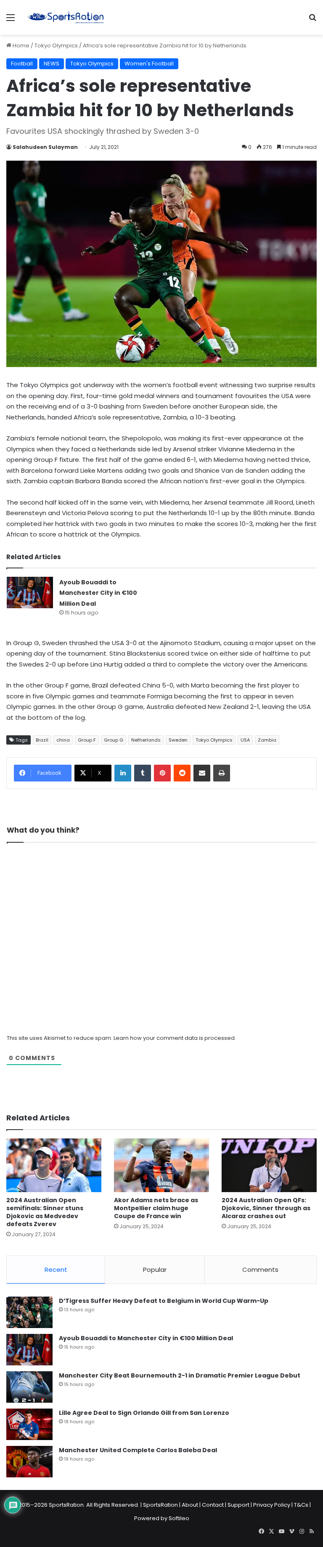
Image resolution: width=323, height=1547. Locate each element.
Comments (260, 1269)
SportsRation (160, 1505)
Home (20, 45)
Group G (113, 740)
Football (22, 64)
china (63, 740)
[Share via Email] (201, 773)
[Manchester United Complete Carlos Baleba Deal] (29, 1461)
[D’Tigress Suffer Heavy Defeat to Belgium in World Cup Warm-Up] (29, 1312)
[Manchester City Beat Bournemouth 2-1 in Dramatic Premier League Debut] (29, 1387)
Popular (155, 1269)
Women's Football (149, 64)
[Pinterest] (162, 773)
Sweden (178, 740)
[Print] (221, 773)
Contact (213, 1505)
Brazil (42, 740)
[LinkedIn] (122, 773)
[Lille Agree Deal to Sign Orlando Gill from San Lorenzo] (29, 1424)
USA (245, 740)
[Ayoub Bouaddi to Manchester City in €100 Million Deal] (30, 592)
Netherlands (146, 740)
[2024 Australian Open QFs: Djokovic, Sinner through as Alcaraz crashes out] (269, 1165)
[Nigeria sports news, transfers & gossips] (66, 17)
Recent (56, 1269)
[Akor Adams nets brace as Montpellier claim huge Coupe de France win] (161, 1165)
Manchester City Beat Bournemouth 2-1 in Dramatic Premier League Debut (179, 1375)
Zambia (267, 740)
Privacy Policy (271, 1505)
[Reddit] (182, 773)
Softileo (179, 1518)
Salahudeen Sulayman (45, 147)
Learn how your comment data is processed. (175, 1038)
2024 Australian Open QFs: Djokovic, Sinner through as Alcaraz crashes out (266, 1208)
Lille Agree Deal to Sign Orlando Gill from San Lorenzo (144, 1413)
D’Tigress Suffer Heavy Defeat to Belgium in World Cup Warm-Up (163, 1301)
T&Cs (301, 1505)
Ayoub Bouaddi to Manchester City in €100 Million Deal (98, 593)
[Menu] (10, 20)
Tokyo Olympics (56, 45)
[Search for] (312, 20)
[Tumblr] (142, 773)
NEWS (51, 64)
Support (238, 1505)
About (190, 1505)
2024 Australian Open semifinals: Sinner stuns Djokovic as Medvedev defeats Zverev (44, 1212)
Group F (87, 740)
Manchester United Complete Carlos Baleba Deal (138, 1450)
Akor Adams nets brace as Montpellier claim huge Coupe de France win (156, 1208)
